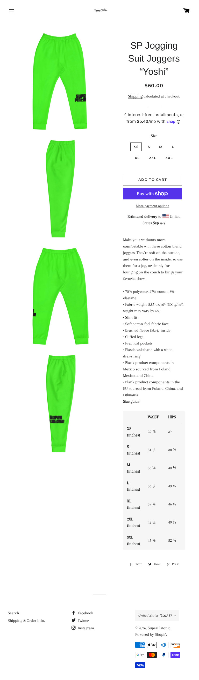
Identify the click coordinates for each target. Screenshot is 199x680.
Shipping (135, 96)
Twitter (83, 620)
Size (154, 135)
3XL (169, 158)
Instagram (85, 628)
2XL (153, 158)
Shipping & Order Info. (26, 620)
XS (136, 147)
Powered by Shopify (151, 634)
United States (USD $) (155, 615)
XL (137, 158)
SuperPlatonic (159, 628)
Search (13, 613)
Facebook (85, 613)
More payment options (152, 206)
